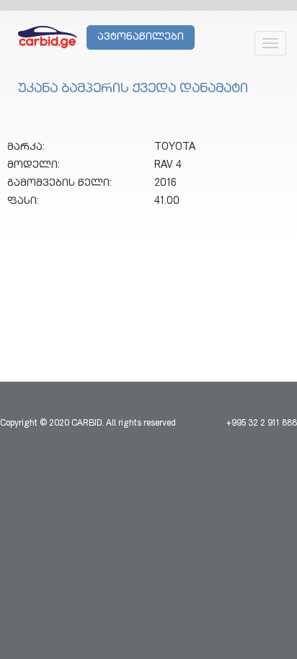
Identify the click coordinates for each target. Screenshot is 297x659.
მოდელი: (33, 166)
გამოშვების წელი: (59, 184)
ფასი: (23, 202)
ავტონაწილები (140, 37)
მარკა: (26, 148)
